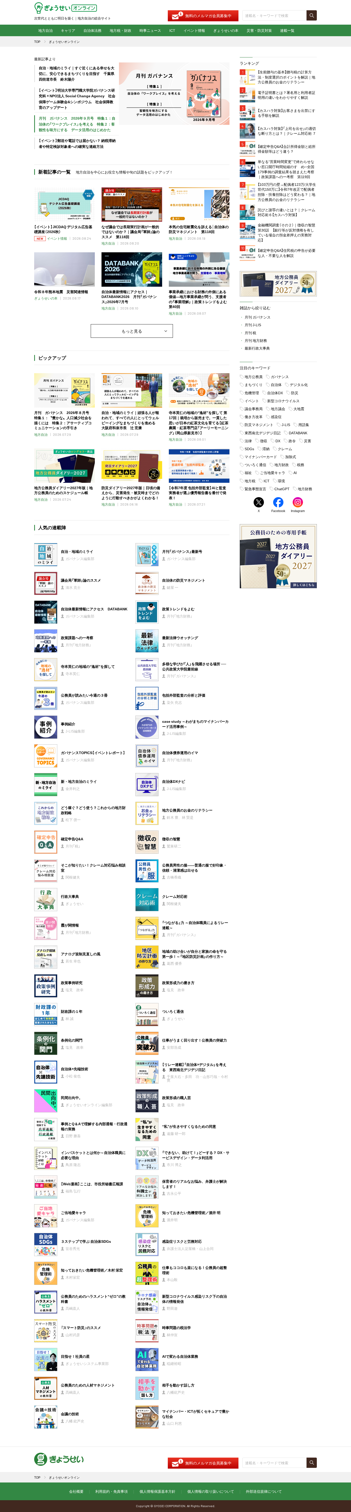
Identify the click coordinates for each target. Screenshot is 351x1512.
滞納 (266, 448)
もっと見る (132, 331)
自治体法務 (92, 30)
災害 (307, 440)
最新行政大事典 (257, 348)
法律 (248, 440)
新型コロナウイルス (283, 400)
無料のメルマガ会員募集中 (208, 15)
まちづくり (254, 384)
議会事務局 (254, 408)
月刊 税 (250, 332)
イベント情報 (194, 30)
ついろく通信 (255, 464)
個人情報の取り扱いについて (210, 1491)
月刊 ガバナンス (258, 317)
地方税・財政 (120, 30)
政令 (292, 440)
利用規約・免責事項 (111, 1491)
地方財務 (305, 488)
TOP (37, 41)
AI (295, 472)
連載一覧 (287, 30)
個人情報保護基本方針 (158, 1491)
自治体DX (275, 392)
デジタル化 (299, 384)
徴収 (263, 440)
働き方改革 (254, 416)
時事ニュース (150, 30)
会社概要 (76, 1491)
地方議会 (278, 408)
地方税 (250, 480)
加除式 (290, 456)
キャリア (68, 30)
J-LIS (286, 424)
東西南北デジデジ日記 (263, 432)
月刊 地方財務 (256, 340)
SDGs (249, 448)
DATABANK (298, 432)
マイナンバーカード (261, 456)
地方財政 (281, 464)
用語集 (303, 424)
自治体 (276, 384)
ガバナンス (280, 376)
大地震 (298, 408)
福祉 (248, 472)
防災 (294, 392)
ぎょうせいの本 (225, 30)
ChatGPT (282, 488)
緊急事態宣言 (255, 488)
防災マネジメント (259, 424)
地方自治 (45, 30)
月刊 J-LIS (253, 324)
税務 (300, 464)
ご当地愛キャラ (272, 472)
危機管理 (252, 392)
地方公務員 (254, 376)
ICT (172, 30)
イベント (252, 400)
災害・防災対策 (259, 30)
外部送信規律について (264, 1491)
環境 (281, 480)
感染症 (276, 416)
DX (277, 440)
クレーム (285, 448)
